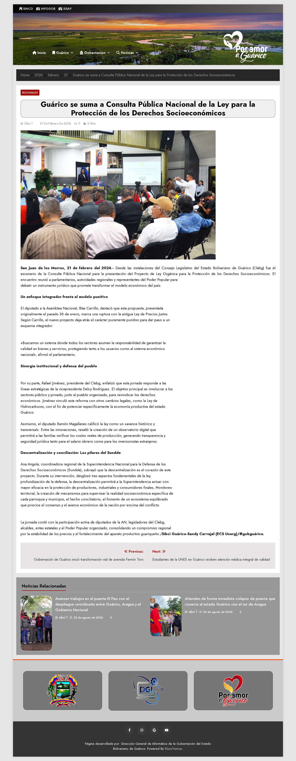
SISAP (67, 8)
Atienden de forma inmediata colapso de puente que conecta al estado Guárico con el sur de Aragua (230, 601)
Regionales (30, 92)
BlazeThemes (173, 748)
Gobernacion (94, 52)
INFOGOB (47, 8)
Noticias (127, 52)
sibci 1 (28, 123)
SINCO (27, 8)
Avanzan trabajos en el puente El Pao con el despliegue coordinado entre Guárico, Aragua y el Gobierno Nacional (98, 604)
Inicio (41, 52)
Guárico (62, 52)
